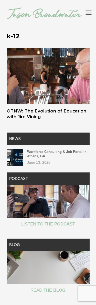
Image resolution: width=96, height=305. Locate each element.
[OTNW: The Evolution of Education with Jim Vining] (48, 76)
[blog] (48, 267)
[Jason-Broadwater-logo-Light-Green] (44, 13)
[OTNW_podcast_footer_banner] (48, 201)
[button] (88, 13)
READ (48, 290)
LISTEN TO (48, 224)
